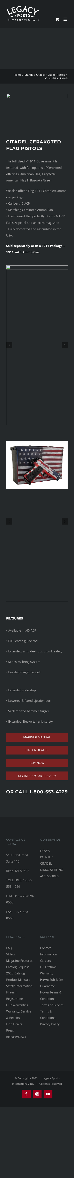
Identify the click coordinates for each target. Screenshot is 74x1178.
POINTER (46, 857)
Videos (11, 954)
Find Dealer (14, 1024)
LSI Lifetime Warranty (48, 970)
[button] (9, 345)
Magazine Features (19, 960)
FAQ (9, 948)
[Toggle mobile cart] (57, 19)
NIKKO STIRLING (51, 870)
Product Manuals (18, 980)
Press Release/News (16, 1033)
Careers (45, 960)
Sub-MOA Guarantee (51, 983)
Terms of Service (52, 1005)
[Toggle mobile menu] (66, 19)
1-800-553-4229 (49, 792)
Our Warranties (17, 1005)
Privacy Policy (50, 1024)
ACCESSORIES (49, 876)
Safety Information (19, 986)
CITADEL (46, 863)
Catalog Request (17, 967)
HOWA (45, 851)
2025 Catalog (15, 973)
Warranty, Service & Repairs (18, 1014)
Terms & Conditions (50, 995)
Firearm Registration (14, 995)
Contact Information (48, 951)
